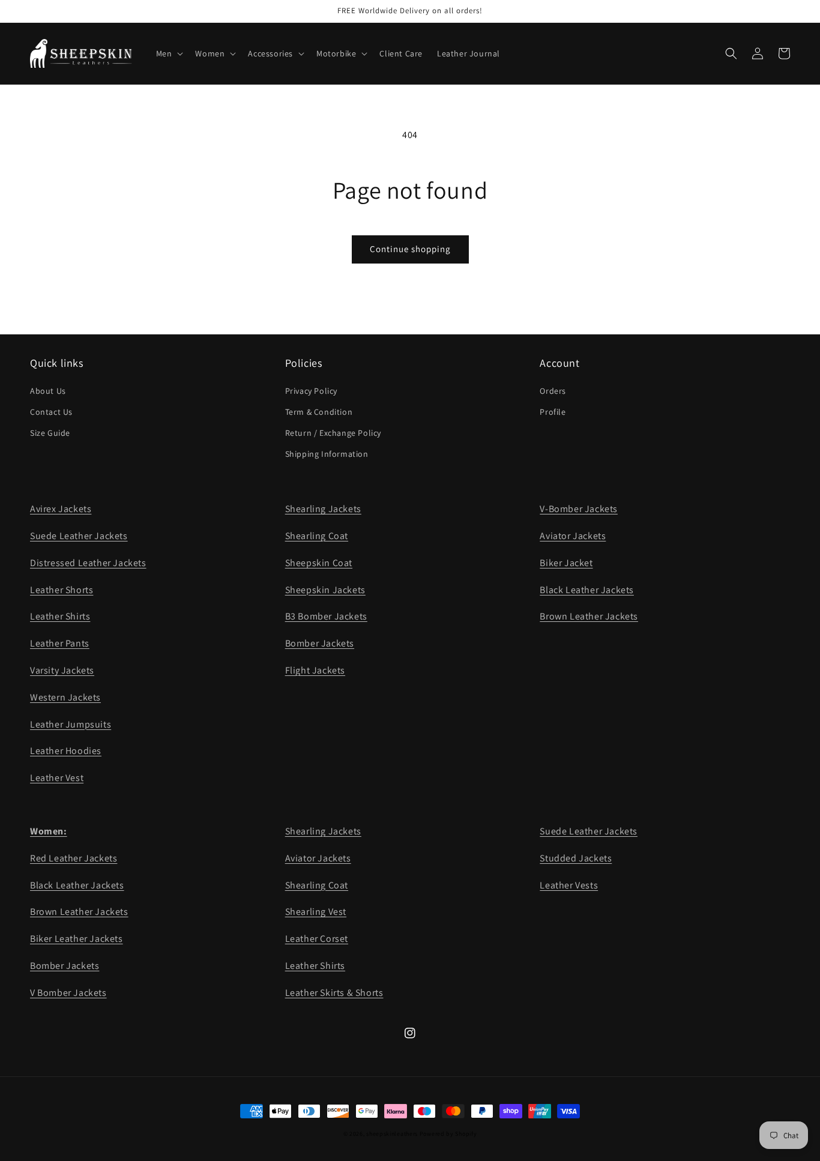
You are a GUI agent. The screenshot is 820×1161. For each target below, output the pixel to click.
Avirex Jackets (60, 508)
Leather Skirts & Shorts (334, 992)
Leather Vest (56, 777)
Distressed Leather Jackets (88, 562)
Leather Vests (569, 885)
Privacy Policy (311, 390)
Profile (552, 411)
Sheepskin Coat (318, 562)
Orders (553, 390)
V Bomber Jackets (68, 992)
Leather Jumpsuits (70, 724)
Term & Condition (319, 411)
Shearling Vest (315, 911)
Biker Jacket (566, 562)
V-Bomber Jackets (579, 508)
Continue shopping (410, 249)
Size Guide (50, 432)
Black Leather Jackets (587, 590)
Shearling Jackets (323, 508)
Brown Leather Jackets (589, 616)
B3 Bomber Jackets (326, 616)
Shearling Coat (316, 535)
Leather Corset (316, 938)
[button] (168, 53)
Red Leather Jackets (73, 858)
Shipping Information (327, 453)
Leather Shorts (61, 590)
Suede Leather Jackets (79, 535)
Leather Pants (59, 643)
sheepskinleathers (392, 1134)
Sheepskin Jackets (325, 590)
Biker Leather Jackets (76, 938)
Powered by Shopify (448, 1134)
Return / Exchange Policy (333, 432)
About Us (48, 390)
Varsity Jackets (62, 670)
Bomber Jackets (319, 643)
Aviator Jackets (573, 535)
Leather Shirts (60, 616)
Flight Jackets (315, 670)
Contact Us (51, 411)
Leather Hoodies (65, 750)
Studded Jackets (576, 858)
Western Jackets (65, 697)
